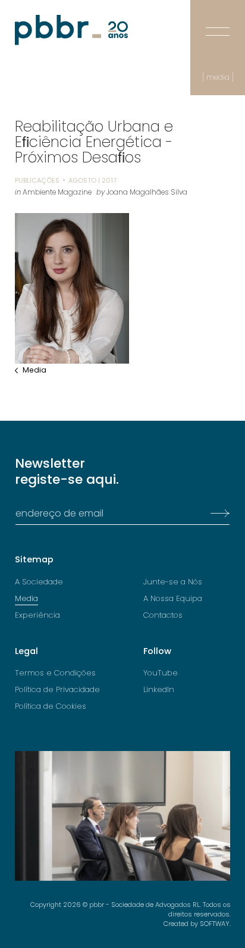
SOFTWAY (215, 923)
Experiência (37, 615)
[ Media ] (218, 77)
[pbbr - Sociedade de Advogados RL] (71, 30)
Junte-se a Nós (172, 582)
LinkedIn (158, 690)
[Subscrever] (216, 513)
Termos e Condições (55, 673)
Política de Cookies (50, 706)
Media (34, 370)
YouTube (160, 673)
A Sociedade (39, 582)
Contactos (163, 615)
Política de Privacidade (57, 690)
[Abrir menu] (217, 23)
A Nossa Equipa (172, 599)
